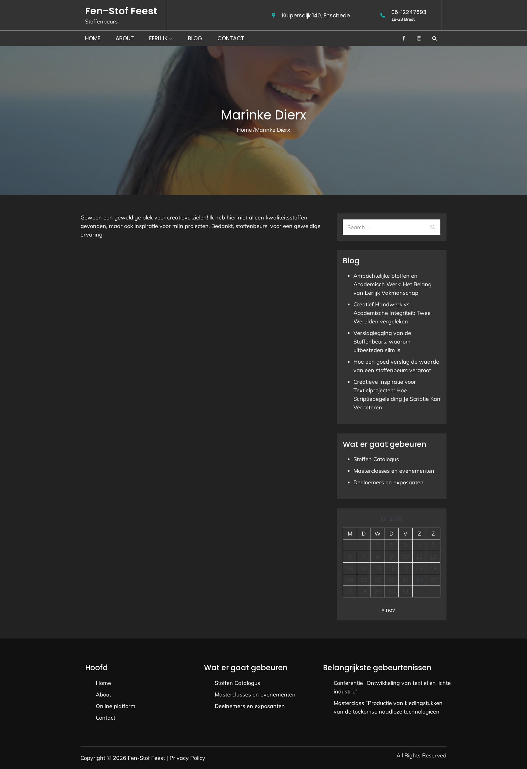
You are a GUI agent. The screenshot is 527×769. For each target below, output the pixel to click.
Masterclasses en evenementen (393, 470)
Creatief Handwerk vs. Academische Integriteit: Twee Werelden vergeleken (392, 313)
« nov (388, 609)
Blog (195, 38)
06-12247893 (408, 12)
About (125, 38)
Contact (230, 38)
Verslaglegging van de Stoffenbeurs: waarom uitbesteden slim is (382, 341)
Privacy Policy (187, 757)
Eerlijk (158, 38)
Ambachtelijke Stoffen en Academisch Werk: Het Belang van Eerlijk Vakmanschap (392, 284)
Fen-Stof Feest (121, 11)
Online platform (115, 706)
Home (92, 38)
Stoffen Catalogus (376, 459)
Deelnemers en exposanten (388, 482)
